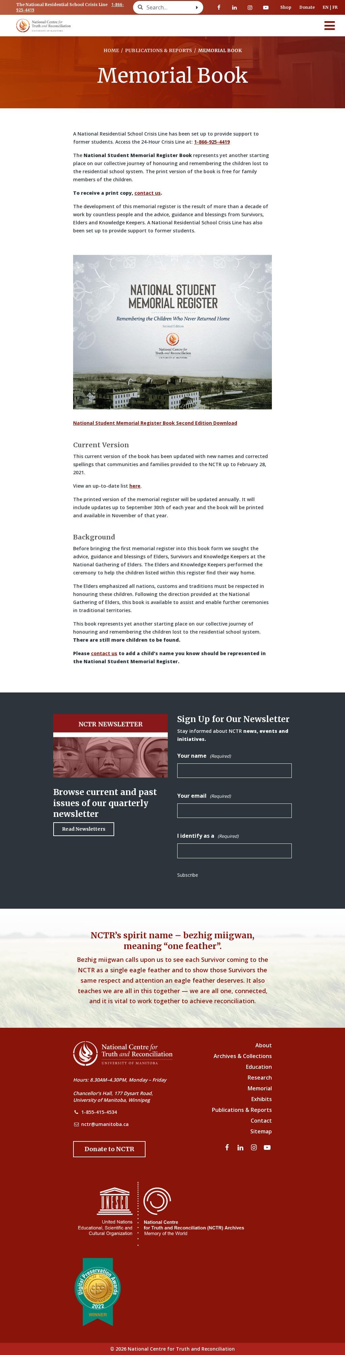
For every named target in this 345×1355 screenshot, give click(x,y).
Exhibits (261, 1099)
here (134, 486)
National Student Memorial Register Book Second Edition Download (155, 423)
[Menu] (329, 25)
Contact (261, 1120)
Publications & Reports (242, 1110)
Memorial (260, 1088)
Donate (307, 7)
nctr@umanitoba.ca (105, 1124)
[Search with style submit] (197, 7)
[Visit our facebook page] (219, 7)
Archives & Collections (243, 1056)
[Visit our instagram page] (250, 7)
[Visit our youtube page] (266, 7)
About (263, 1045)
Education (259, 1066)
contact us (147, 193)
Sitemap (261, 1131)
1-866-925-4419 (212, 142)
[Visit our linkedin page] (234, 7)
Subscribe (187, 875)
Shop (285, 7)
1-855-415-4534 (99, 1112)
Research (260, 1077)
